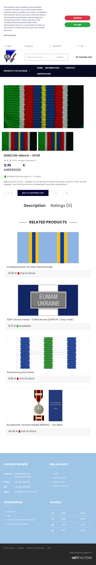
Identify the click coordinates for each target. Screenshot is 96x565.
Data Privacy (9, 548)
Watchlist (56, 46)
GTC (49, 548)
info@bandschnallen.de (26, 491)
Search (60, 57)
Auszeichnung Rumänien (20, 372)
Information (52, 68)
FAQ (9, 515)
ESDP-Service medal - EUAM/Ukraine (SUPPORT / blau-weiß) (40, 319)
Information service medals (20, 520)
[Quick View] (57, 258)
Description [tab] (35, 205)
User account (59, 477)
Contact (70, 68)
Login (9, 46)
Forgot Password (61, 486)
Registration (59, 482)
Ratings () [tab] (61, 205)
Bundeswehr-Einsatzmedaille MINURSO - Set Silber (34, 424)
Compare (28, 46)
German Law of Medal (17, 524)
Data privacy (10, 35)
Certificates (44, 74)
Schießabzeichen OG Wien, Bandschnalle (29, 267)
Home (40, 68)
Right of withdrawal (35, 548)
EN (82, 46)
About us (11, 511)
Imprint (21, 548)
